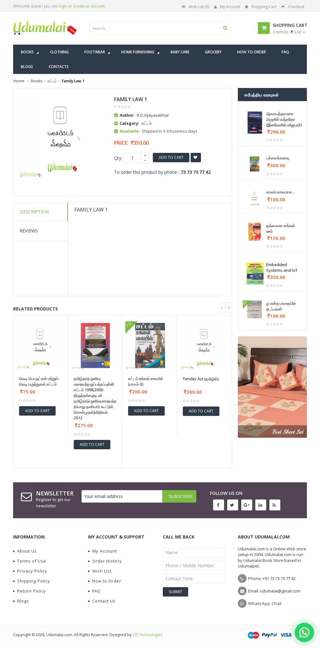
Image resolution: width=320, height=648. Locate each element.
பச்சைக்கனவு (277, 158)
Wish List (102, 571)
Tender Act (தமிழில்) (200, 379)
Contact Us (104, 601)
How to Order (106, 581)
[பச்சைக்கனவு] (255, 164)
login (62, 6)
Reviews (29, 231)
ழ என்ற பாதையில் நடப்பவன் (281, 306)
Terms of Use (31, 561)
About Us (27, 551)
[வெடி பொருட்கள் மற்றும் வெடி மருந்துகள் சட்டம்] (40, 345)
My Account (230, 6)
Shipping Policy (33, 581)
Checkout (296, 6)
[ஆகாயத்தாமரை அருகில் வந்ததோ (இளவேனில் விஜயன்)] (255, 122)
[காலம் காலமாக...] (255, 198)
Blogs (23, 601)
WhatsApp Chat (265, 603)
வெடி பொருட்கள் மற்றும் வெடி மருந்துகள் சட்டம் (38, 381)
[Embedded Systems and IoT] (255, 273)
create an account (89, 6)
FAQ (96, 591)
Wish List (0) (198, 6)
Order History (107, 561)
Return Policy (31, 591)
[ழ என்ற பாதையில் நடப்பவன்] (255, 309)
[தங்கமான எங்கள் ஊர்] (255, 232)
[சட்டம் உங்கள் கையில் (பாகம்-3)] (149, 345)
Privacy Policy (32, 571)
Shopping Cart (263, 6)
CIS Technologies (147, 634)
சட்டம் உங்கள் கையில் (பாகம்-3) (145, 381)
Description (34, 212)
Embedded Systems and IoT (282, 267)
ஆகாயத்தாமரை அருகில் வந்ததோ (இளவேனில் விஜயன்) (284, 119)
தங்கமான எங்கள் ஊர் (280, 228)
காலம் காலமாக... (280, 192)
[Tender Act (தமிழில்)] (204, 345)
